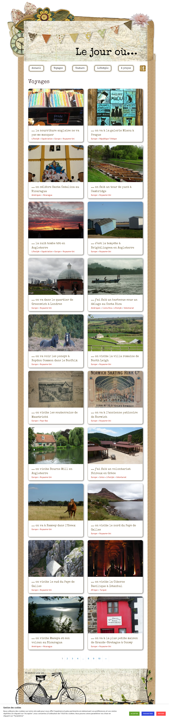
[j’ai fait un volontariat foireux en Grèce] (115, 445)
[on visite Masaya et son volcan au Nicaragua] (55, 614)
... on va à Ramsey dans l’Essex (54, 525)
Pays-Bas (44, 421)
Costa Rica (107, 308)
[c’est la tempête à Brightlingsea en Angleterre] (115, 220)
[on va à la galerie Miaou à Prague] (115, 107)
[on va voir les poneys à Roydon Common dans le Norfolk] (55, 332)
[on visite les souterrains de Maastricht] (55, 389)
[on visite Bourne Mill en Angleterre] (55, 445)
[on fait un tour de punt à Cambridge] (115, 163)
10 (99, 658)
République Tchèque (108, 139)
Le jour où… (106, 53)
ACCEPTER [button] (134, 713)
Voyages (58, 68)
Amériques (36, 195)
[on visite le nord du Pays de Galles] (115, 502)
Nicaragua (47, 195)
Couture (80, 68)
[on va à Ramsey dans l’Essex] (55, 502)
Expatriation (47, 139)
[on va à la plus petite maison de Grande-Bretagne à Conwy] (115, 614)
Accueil (36, 68)
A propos (126, 68)
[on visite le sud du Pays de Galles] (55, 558)
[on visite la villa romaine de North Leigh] (115, 332)
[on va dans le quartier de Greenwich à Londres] (55, 276)
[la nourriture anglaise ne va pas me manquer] (55, 107)
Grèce (101, 477)
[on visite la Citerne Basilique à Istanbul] (115, 558)
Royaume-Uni (68, 139)
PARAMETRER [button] (148, 713)
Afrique (94, 590)
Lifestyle (103, 68)
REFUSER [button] (161, 713)
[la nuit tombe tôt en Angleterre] (55, 220)
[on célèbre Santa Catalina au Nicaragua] (55, 163)
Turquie (103, 590)
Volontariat (129, 308)
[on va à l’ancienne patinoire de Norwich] (115, 389)
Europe (57, 139)
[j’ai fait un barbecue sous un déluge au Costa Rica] (115, 276)
